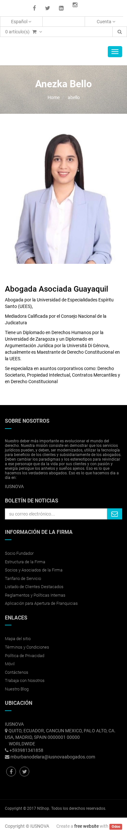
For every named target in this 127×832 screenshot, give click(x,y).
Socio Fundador (19, 553)
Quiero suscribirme (114, 513)
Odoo (116, 826)
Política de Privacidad (24, 655)
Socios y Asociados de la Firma (34, 570)
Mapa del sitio (18, 638)
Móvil (10, 663)
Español (19, 21)
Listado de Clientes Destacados (34, 586)
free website (86, 826)
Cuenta (104, 21)
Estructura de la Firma (25, 561)
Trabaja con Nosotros (25, 680)
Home (54, 97)
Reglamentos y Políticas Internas (35, 595)
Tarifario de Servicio (23, 578)
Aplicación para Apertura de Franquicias (41, 603)
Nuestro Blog (17, 689)
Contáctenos (16, 672)
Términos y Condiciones (27, 647)
